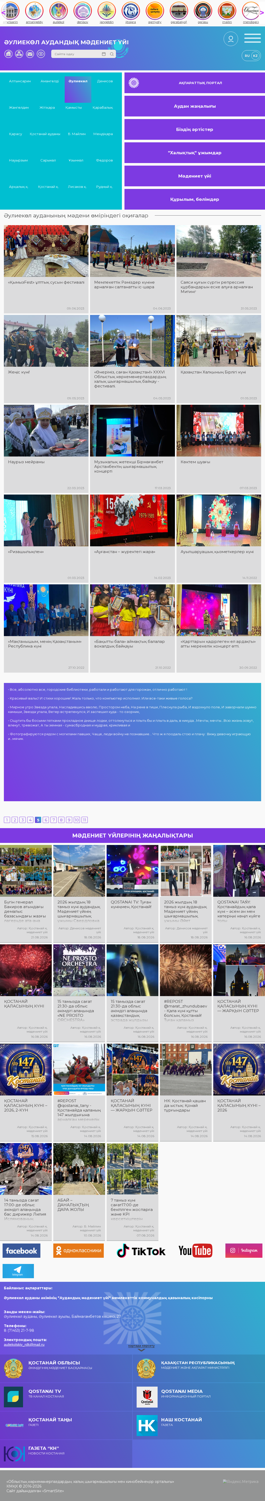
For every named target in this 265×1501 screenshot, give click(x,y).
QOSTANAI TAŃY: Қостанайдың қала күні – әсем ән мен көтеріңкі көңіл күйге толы (238, 911)
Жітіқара (47, 107)
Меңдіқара (103, 134)
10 (77, 820)
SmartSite (53, 1491)
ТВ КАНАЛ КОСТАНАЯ (46, 1393)
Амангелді (50, 81)
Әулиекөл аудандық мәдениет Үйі (66, 42)
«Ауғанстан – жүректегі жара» (124, 551)
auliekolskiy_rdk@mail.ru (24, 1344)
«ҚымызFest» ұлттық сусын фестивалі (46, 282)
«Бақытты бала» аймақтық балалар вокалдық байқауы (129, 644)
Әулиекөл (78, 81)
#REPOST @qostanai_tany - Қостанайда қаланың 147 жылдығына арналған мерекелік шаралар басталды (79, 1110)
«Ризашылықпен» (26, 551)
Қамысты (73, 107)
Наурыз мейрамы (26, 462)
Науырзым (18, 160)
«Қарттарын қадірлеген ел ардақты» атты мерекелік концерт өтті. (218, 644)
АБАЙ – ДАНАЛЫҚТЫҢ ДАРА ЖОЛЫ (73, 1205)
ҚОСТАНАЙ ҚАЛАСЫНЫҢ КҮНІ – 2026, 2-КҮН (25, 1106)
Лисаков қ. (77, 187)
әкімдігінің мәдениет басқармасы (60, 1365)
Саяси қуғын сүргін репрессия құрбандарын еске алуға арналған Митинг (217, 287)
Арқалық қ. (18, 187)
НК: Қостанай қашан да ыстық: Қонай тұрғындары (185, 1106)
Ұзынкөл (76, 160)
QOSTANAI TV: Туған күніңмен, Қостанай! (131, 904)
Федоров (104, 160)
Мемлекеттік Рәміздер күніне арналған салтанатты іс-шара (124, 284)
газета (181, 1422)
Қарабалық (103, 107)
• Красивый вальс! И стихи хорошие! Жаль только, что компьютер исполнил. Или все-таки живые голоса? (100, 698)
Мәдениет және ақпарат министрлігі (198, 1365)
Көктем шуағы (195, 462)
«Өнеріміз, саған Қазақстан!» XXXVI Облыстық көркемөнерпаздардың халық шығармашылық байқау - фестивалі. (130, 379)
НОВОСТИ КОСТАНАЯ (46, 1450)
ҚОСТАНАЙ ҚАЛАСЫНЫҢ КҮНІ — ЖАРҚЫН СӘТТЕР (238, 1006)
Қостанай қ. (48, 187)
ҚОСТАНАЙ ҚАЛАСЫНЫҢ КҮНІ (24, 1004)
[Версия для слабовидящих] (41, 54)
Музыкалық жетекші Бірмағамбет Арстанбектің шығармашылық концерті (128, 467)
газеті (50, 1422)
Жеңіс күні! (19, 372)
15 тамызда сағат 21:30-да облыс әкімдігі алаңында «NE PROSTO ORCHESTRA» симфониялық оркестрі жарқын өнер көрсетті (75, 1010)
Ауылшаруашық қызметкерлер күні (217, 551)
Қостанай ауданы (45, 134)
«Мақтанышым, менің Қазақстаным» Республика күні (45, 644)
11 (84, 820)
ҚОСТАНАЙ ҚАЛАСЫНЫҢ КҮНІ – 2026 (239, 1106)
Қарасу (15, 134)
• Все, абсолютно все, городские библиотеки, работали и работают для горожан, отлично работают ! (97, 689)
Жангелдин (19, 107)
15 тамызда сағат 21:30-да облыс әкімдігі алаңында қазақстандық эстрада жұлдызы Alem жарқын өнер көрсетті (131, 1010)
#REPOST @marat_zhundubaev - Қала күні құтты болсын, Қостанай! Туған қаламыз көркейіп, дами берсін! (185, 1010)
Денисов (105, 81)
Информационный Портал (186, 1393)
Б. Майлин (77, 134)
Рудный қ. (104, 187)
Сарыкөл (48, 160)
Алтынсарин (20, 81)
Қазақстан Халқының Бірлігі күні (213, 372)
